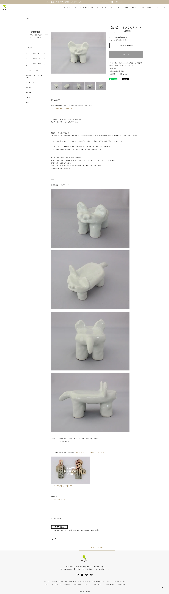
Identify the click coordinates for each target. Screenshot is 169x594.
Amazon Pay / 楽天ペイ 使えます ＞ (112, 2)
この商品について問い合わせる (119, 74)
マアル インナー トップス (33, 53)
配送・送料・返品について (68, 581)
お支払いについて (85, 581)
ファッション (30, 82)
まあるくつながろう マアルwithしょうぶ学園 (90, 452)
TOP (27, 19)
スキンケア (29, 87)
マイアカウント (98, 584)
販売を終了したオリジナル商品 (34, 76)
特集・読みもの (130, 7)
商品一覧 (46, 581)
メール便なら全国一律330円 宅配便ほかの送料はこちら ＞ (64, 2)
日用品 (28, 97)
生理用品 (28, 92)
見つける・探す (102, 7)
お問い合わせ (121, 584)
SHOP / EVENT (145, 7)
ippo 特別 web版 (59, 499)
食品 (27, 102)
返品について (113, 68)
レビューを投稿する (97, 548)
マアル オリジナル (70, 7)
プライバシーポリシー (119, 581)
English (46, 584)
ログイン (87, 584)
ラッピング (55, 584)
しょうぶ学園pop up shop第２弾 (61, 108)
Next (103, 53)
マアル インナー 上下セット (34, 64)
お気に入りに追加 (125, 46)
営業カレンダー (91, 569)
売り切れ (126, 54)
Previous (54, 53)
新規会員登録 (110, 584)
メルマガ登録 (66, 584)
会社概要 (54, 581)
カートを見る (77, 584)
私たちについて (116, 7)
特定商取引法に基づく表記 (117, 71)
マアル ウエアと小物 (32, 70)
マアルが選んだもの (86, 7)
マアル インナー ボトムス (34, 58)
